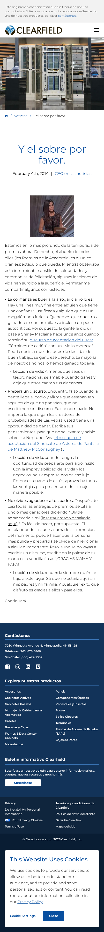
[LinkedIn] (27, 666)
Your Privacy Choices (27, 820)
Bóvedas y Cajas (17, 727)
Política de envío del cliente (75, 814)
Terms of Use (14, 826)
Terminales (63, 723)
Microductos (14, 744)
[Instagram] (17, 666)
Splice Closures (67, 716)
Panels (60, 691)
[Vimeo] (38, 666)
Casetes (10, 721)
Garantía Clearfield (69, 820)
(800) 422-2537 (31, 657)
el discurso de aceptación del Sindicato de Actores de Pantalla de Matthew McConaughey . (53, 443)
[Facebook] (7, 666)
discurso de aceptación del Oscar (61, 340)
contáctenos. (67, 15)
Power (60, 710)
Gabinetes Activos (18, 698)
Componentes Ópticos (72, 698)
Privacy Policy (30, 902)
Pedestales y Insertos (71, 704)
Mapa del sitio (65, 826)
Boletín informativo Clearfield (35, 759)
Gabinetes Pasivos (18, 704)
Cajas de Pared (66, 740)
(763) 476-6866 (30, 651)
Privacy (10, 803)
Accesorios (13, 691)
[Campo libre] (6, 116)
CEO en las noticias (73, 173)
